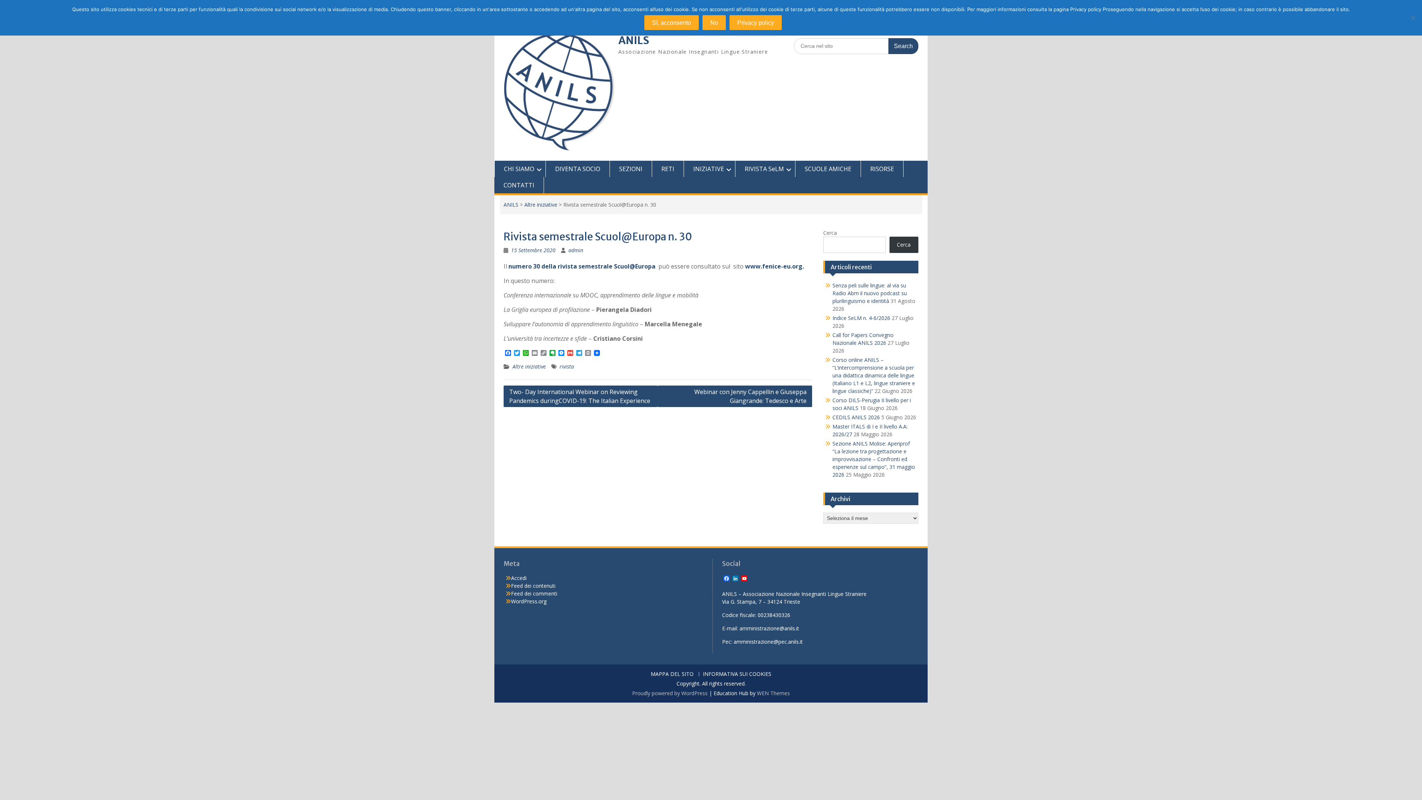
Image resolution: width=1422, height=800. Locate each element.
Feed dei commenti (534, 593)
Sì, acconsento (671, 23)
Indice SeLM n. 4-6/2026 (861, 317)
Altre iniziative (540, 204)
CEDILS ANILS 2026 (856, 417)
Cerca (830, 232)
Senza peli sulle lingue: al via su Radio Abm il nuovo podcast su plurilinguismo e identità (869, 293)
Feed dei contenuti (533, 585)
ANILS (633, 40)
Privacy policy (755, 23)
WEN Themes (773, 693)
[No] (1412, 17)
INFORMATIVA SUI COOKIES (737, 674)
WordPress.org (529, 601)
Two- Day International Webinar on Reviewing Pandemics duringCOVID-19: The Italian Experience (579, 396)
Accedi (519, 577)
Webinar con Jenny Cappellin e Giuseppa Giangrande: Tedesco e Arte (750, 396)
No (714, 23)
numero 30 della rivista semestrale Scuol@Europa (581, 266)
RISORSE (882, 169)
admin (575, 250)
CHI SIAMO (519, 169)
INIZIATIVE (708, 169)
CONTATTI (519, 185)
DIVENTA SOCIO (577, 169)
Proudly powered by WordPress (670, 693)
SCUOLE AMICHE (828, 169)
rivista (567, 366)
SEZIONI (630, 169)
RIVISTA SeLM (764, 169)
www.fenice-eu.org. (774, 266)
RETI (667, 169)
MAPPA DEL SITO (672, 674)
